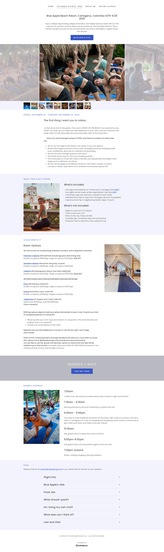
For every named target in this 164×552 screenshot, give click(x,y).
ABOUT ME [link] (90, 6)
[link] (82, 545)
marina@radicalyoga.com (51, 469)
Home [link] (51, 6)
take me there (82, 371)
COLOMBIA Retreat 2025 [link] (69, 6)
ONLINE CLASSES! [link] (107, 6)
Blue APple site (82, 38)
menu (62, 164)
